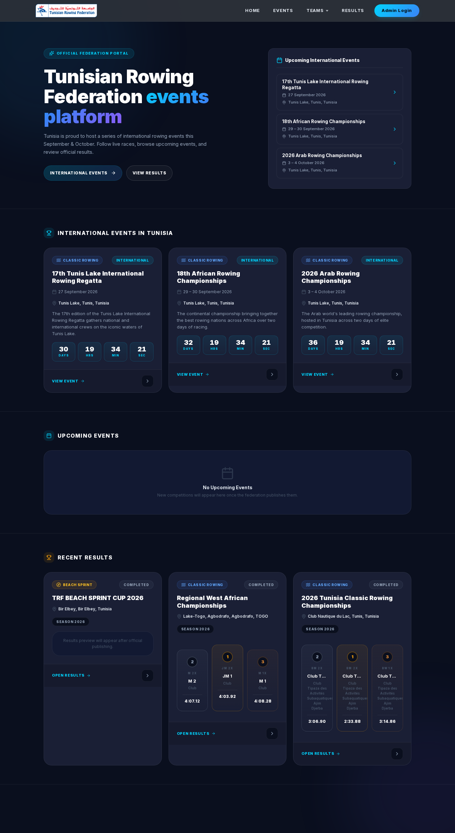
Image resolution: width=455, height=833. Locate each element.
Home (252, 10)
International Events (79, 172)
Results (353, 10)
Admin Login (397, 10)
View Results (150, 172)
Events (283, 10)
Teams (315, 10)
